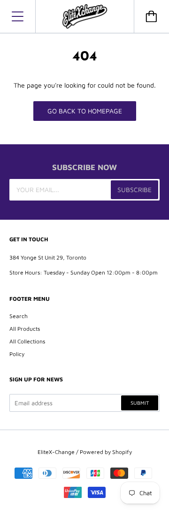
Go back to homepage (84, 111)
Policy (16, 353)
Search (18, 316)
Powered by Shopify (106, 451)
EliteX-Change (56, 451)
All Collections (27, 341)
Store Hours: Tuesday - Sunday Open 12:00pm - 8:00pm (83, 272)
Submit (140, 403)
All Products (24, 328)
